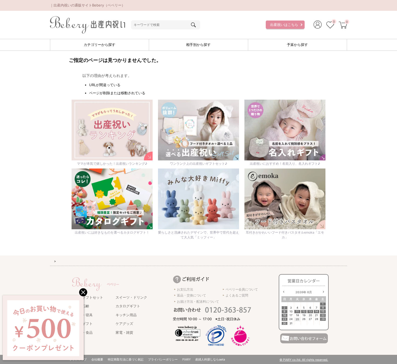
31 (291, 323)
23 (284, 319)
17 (291, 315)
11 (297, 311)
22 (323, 315)
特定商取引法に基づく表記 (125, 359)
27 (310, 319)
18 (297, 315)
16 (284, 315)
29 (323, 319)
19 (303, 315)
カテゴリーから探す (99, 44)
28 (316, 319)
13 (310, 311)
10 (291, 311)
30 (284, 323)
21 (316, 315)
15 (322, 311)
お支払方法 (185, 289)
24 (290, 319)
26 (303, 319)
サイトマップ (78, 359)
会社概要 (97, 359)
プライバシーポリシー (163, 359)
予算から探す (297, 44)
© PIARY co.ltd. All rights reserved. (304, 360)
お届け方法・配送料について (198, 301)
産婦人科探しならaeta (210, 359)
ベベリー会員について (242, 289)
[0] (330, 26)
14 (316, 311)
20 (310, 315)
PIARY (186, 359)
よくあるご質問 (237, 295)
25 (297, 319)
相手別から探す (198, 44)
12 (303, 311)
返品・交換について (191, 295)
